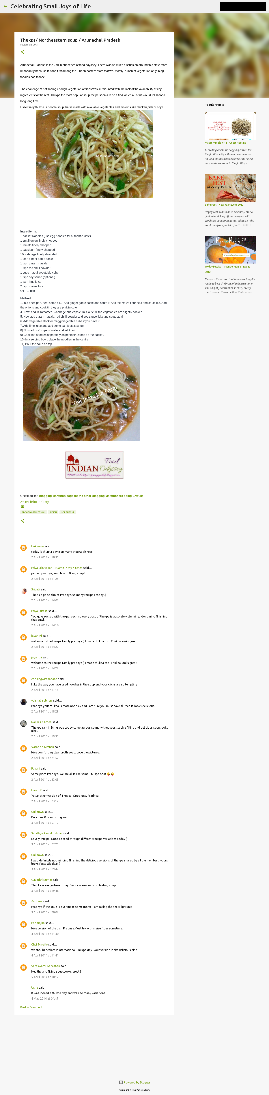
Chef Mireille (39, 944)
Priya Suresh (39, 611)
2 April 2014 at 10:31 (45, 557)
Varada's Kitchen (42, 747)
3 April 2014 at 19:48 (45, 890)
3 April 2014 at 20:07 (45, 912)
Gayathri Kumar (41, 879)
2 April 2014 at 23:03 (45, 779)
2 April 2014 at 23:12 (45, 801)
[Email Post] (22, 508)
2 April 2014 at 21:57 (45, 757)
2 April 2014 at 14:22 (45, 646)
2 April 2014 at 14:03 (45, 600)
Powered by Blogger (136, 1082)
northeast (67, 512)
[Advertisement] (94, 1045)
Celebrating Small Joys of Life (50, 6)
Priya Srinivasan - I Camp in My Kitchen (57, 567)
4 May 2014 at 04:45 (44, 998)
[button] (22, 52)
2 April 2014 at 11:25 (45, 578)
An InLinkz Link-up (34, 502)
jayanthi (36, 635)
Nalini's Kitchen (41, 722)
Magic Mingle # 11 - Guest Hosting (225, 142)
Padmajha (38, 923)
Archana (36, 901)
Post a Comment (31, 1007)
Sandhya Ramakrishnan (47, 833)
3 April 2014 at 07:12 (45, 822)
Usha (34, 987)
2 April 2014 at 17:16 (45, 690)
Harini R (36, 790)
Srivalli (35, 589)
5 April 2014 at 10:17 (45, 977)
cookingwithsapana (44, 679)
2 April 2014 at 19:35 (45, 736)
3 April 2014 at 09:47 (45, 869)
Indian (53, 512)
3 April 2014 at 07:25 (45, 844)
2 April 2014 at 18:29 (45, 711)
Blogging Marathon (33, 512)
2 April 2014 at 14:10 (45, 625)
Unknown (37, 546)
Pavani (35, 768)
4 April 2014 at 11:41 (45, 955)
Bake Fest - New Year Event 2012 (224, 204)
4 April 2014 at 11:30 (45, 933)
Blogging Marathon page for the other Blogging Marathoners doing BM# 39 (91, 495)
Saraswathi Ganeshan (45, 966)
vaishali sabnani (42, 700)
